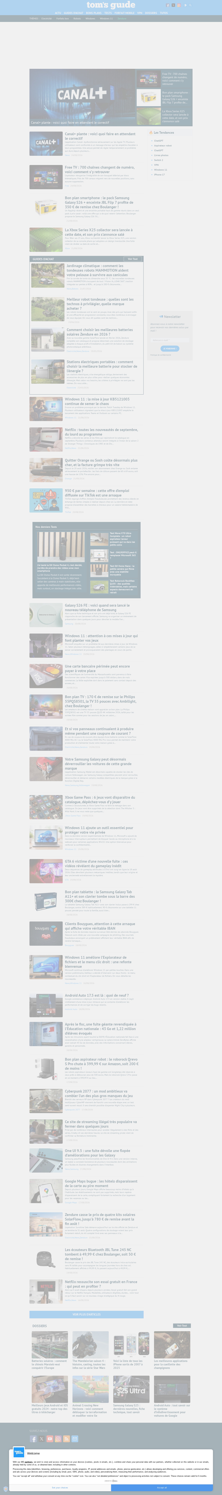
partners (28, 1462)
